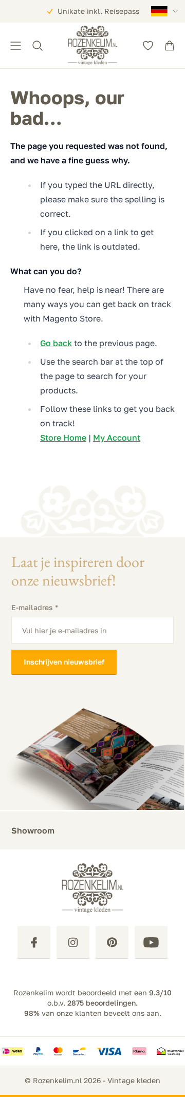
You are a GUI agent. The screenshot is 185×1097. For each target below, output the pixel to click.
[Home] (92, 45)
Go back (56, 343)
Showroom (32, 830)
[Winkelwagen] (169, 45)
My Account (116, 437)
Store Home (63, 437)
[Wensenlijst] (148, 45)
